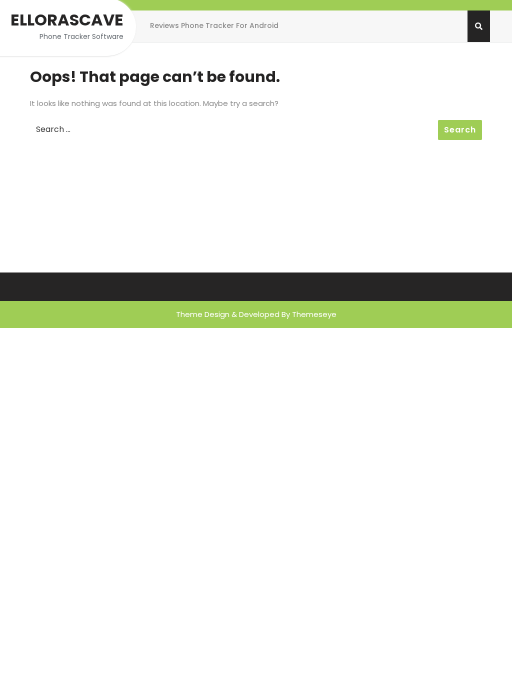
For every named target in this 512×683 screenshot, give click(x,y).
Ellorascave (67, 19)
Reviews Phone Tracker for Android (214, 25)
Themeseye (314, 314)
